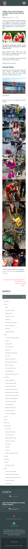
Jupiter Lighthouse (10, 380)
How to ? (7, 450)
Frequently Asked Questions (12, 477)
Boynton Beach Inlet (10, 401)
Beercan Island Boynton (11, 398)
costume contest (6, 271)
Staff (6, 307)
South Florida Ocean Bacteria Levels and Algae (20, 283)
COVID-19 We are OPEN (12, 337)
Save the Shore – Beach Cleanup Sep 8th (13, 279)
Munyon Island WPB (10, 383)
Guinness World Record (11, 374)
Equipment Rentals (10, 432)
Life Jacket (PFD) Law (11, 362)
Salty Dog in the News (11, 322)
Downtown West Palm (11, 389)
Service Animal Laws (10, 368)
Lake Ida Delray (9, 404)
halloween (13, 271)
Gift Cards (6, 422)
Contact (6, 462)
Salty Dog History (10, 325)
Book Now (8, 428)
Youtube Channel (9, 310)
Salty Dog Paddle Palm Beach (14, 519)
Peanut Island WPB (10, 386)
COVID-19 (8, 483)
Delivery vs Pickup (10, 441)
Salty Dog (7, 319)
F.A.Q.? (7, 340)
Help (5, 468)
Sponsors (7, 328)
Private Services (9, 435)
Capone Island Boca (10, 413)
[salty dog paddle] (14, 516)
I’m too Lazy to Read (10, 471)
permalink (4, 273)
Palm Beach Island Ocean (12, 395)
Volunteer (6, 459)
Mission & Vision (9, 316)
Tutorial (7, 447)
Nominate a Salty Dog (11, 353)
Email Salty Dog (14, 526)
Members (6, 301)
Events (5, 416)
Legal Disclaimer (9, 331)
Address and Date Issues (11, 453)
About (5, 304)
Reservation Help (10, 480)
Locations (6, 377)
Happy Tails (8, 313)
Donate (6, 456)
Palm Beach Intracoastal (11, 392)
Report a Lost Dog (10, 359)
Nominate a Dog (9, 465)
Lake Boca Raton (9, 410)
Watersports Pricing (10, 438)
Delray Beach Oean (10, 407)
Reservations (7, 425)
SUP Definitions (9, 371)
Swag (5, 419)
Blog (16, 269)
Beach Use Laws (9, 365)
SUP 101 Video (9, 346)
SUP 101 (7, 356)
